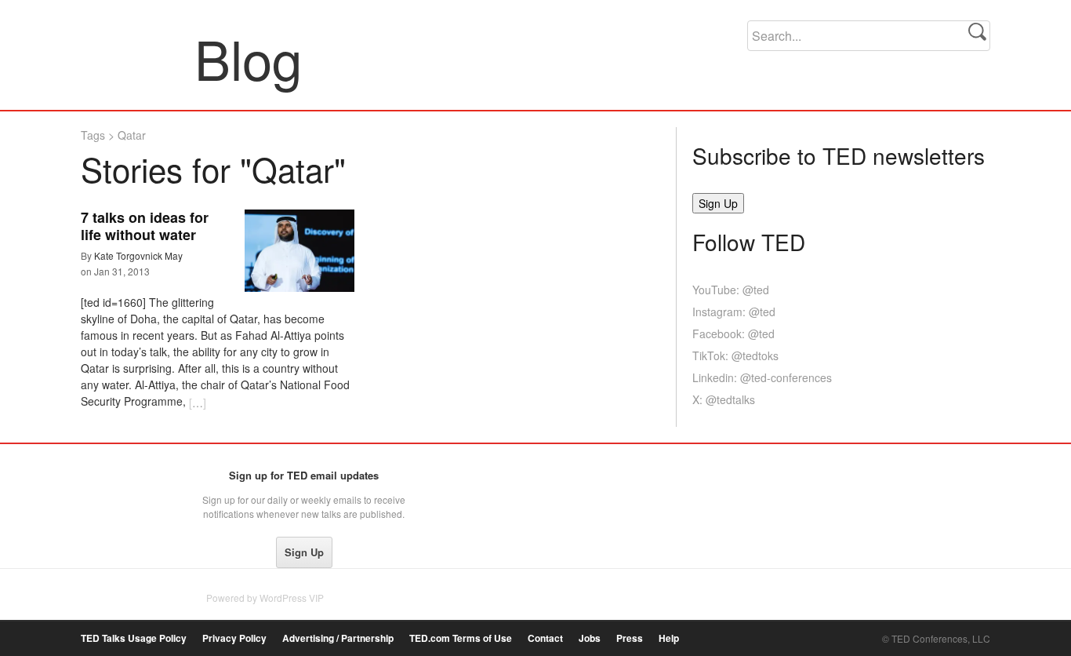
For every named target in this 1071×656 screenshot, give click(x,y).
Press (629, 638)
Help (669, 638)
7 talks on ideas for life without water (145, 226)
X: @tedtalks (723, 399)
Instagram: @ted (733, 311)
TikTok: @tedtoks (735, 355)
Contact (545, 638)
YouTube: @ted (730, 289)
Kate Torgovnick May (138, 255)
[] (197, 402)
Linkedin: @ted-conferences (762, 377)
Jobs (590, 638)
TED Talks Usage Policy (134, 638)
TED (113, 479)
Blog (138, 58)
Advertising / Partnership (338, 638)
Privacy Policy (234, 638)
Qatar (132, 135)
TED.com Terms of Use (460, 638)
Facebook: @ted (733, 333)
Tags (93, 135)
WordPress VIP (292, 597)
